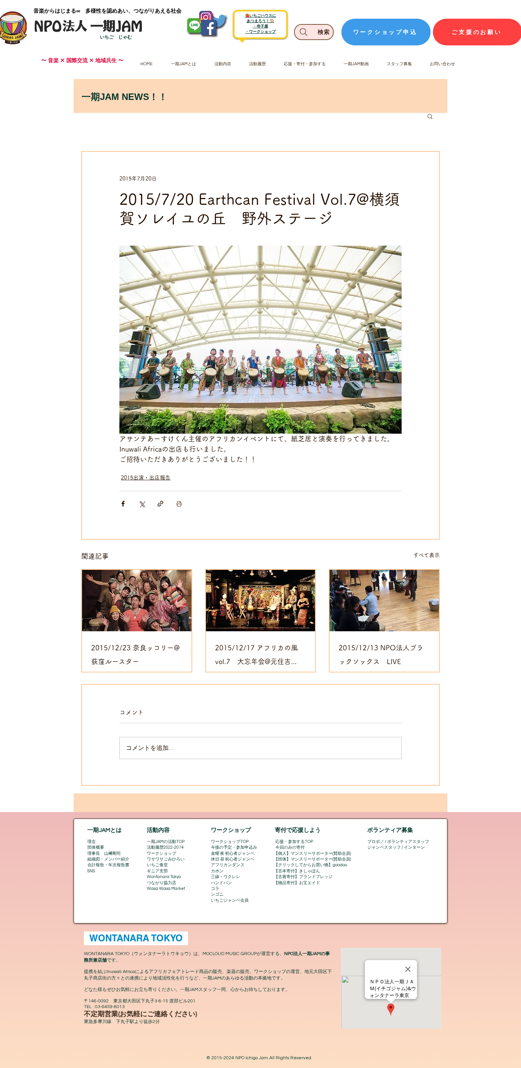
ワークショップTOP (230, 842)
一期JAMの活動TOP (166, 842)
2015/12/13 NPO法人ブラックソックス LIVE (381, 654)
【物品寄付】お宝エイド (297, 883)
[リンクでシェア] (160, 503)
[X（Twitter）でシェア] (141, 503)
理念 (91, 842)
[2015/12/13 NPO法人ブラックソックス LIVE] (384, 600)
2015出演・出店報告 (145, 477)
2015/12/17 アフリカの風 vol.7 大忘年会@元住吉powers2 (256, 656)
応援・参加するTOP (294, 842)
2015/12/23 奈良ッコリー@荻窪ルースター (135, 654)
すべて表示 (426, 555)
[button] (430, 116)
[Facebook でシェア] (123, 503)
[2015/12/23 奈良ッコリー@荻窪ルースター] (136, 600)
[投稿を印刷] (179, 503)
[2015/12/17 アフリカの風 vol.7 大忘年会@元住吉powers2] (260, 600)
